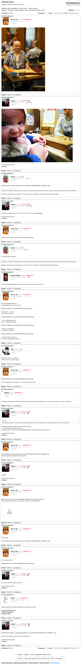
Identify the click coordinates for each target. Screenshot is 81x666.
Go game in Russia (33, 662)
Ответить (9, 94)
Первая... (51, 13)
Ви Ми (12, 598)
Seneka (13, 176)
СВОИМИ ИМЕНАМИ (7, 612)
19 (72, 13)
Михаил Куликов (15, 275)
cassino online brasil (7, 662)
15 (64, 13)
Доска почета (23, 8)
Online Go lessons (44, 662)
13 (59, 13)
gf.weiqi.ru (39, 213)
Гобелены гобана (6, 613)
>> (79, 10)
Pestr (12, 349)
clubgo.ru (4, 166)
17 (67, 13)
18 (70, 13)
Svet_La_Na (14, 19)
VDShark (6, 392)
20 (74, 13)
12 (57, 13)
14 (61, 13)
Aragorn (13, 100)
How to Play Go (55, 662)
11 (55, 13)
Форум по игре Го (8, 2)
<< (76, 10)
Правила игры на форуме (9, 8)
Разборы (10, 10)
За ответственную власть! (9, 610)
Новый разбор (19, 10)
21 (76, 13)
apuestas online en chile (20, 662)
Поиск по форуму (30, 10)
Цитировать (17, 94)
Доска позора (33, 8)
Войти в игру (41, 10)
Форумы (4, 10)
